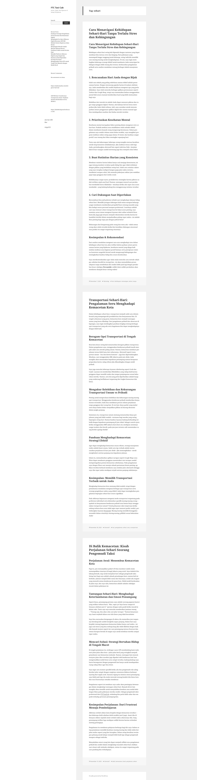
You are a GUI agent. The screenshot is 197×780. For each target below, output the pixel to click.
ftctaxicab (107, 511)
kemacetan (119, 761)
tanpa (134, 281)
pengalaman (118, 527)
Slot (46, 122)
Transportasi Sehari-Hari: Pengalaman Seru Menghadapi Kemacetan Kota (112, 303)
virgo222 (48, 127)
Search (53, 20)
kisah (124, 761)
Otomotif (107, 527)
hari (113, 281)
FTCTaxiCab (105, 694)
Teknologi (106, 281)
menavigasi (125, 281)
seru (128, 527)
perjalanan (129, 761)
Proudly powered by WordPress (98, 776)
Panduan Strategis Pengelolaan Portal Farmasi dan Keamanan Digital (60, 35)
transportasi (134, 527)
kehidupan (118, 281)
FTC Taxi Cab (57, 7)
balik (113, 761)
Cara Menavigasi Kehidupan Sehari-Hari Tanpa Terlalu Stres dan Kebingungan (113, 33)
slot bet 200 (49, 120)
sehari (130, 281)
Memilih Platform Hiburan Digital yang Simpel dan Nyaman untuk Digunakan (59, 56)
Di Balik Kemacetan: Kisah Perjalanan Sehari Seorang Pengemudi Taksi (109, 549)
